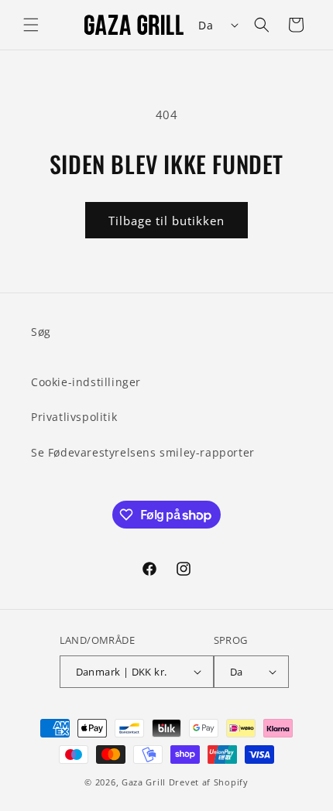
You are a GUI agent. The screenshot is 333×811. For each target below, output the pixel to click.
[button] (31, 25)
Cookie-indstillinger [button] (86, 382)
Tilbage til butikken (166, 220)
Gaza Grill (144, 782)
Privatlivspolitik (74, 416)
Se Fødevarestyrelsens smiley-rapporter (143, 452)
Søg (41, 331)
